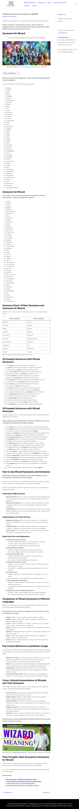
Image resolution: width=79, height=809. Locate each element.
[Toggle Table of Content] (17, 73)
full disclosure (41, 37)
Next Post (46, 792)
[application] (66, 2)
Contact (34, 5)
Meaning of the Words (19, 752)
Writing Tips (41, 2)
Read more (64, 33)
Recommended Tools (60, 2)
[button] (76, 4)
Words (49, 2)
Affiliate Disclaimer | (51, 804)
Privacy (42, 804)
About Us (27, 5)
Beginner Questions (30, 2)
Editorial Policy (61, 804)
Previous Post (7, 792)
